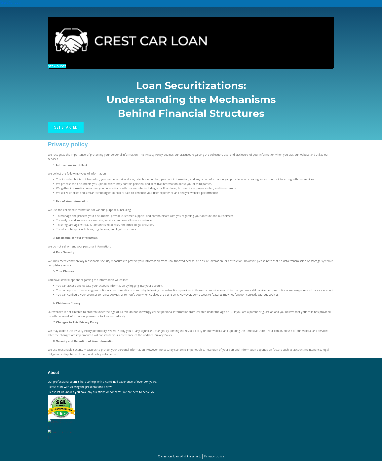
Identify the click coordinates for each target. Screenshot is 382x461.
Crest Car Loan (11, 2)
